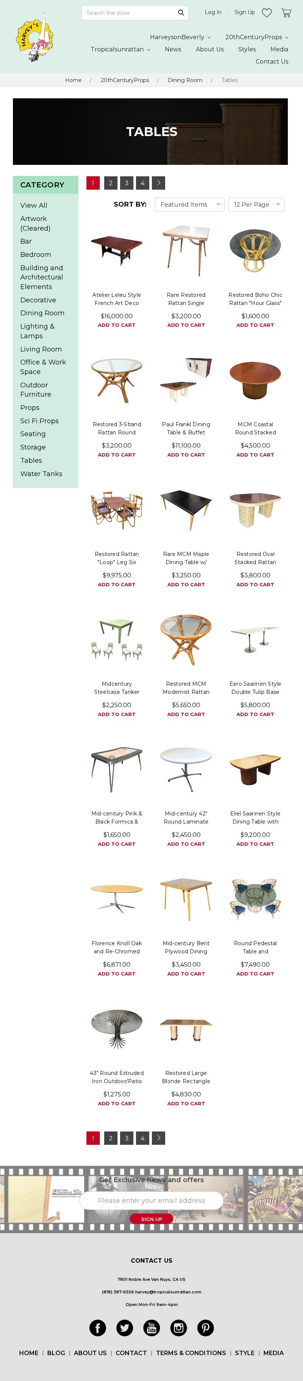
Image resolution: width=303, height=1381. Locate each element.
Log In (213, 12)
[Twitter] (124, 1328)
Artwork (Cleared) (35, 224)
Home (73, 80)
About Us (210, 49)
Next (158, 183)
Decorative (38, 300)
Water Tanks (41, 474)
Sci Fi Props (39, 421)
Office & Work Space (43, 367)
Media (279, 49)
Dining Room (185, 80)
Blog (56, 1353)
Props (30, 408)
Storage (33, 447)
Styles (247, 49)
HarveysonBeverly (178, 37)
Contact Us (272, 61)
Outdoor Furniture (35, 390)
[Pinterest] (205, 1328)
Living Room (41, 349)
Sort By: (130, 204)
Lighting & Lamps (37, 331)
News (173, 49)
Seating (33, 434)
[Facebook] (97, 1328)
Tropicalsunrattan (118, 49)
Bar (26, 241)
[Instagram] (178, 1328)
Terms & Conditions (191, 1353)
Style (245, 1353)
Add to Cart (117, 325)
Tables (230, 80)
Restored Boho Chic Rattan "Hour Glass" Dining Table (255, 303)
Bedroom (35, 255)
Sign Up (245, 12)
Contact (131, 1353)
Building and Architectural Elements (41, 277)
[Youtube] (151, 1328)
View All (33, 205)
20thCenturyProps (254, 37)
